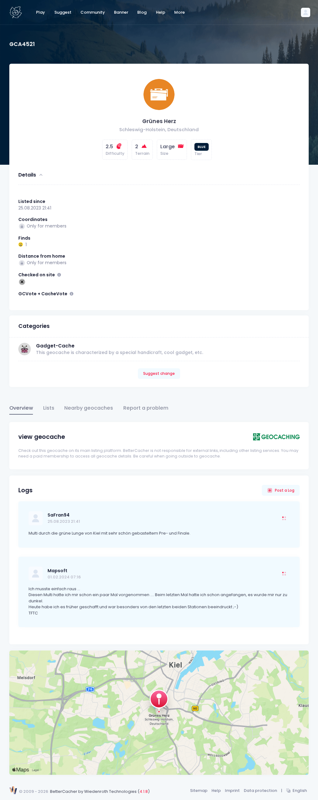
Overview (21, 407)
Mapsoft (57, 571)
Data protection (260, 790)
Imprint (232, 790)
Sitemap (198, 790)
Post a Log (284, 490)
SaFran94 (59, 515)
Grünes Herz (159, 121)
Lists (48, 407)
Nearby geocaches (88, 407)
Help (216, 790)
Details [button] (27, 174)
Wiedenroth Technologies (110, 791)
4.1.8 (143, 791)
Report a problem (145, 407)
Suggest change (159, 373)
